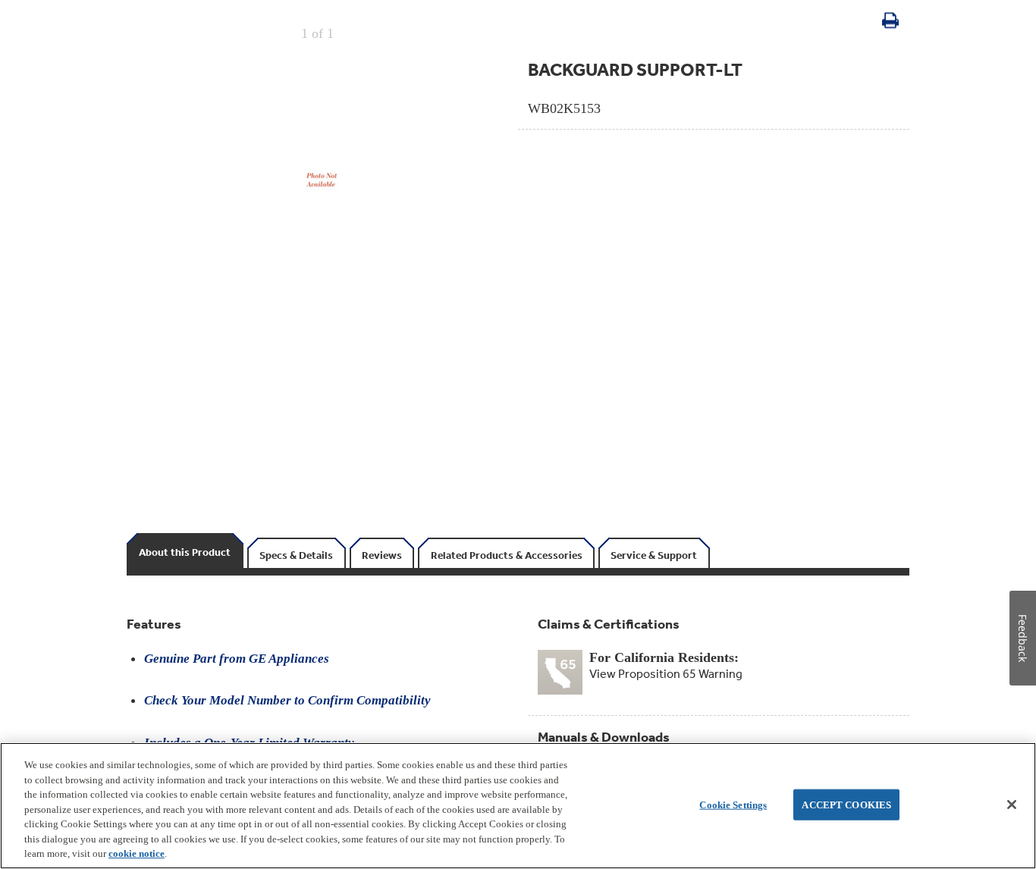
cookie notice (136, 853)
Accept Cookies (846, 804)
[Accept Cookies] (1011, 804)
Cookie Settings (733, 804)
